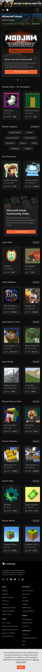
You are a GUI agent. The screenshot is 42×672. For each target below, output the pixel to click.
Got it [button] (21, 667)
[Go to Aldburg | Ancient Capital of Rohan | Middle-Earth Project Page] (11, 380)
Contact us (25, 626)
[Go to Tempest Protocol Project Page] (32, 174)
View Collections (21, 232)
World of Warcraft (8, 597)
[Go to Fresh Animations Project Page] (11, 419)
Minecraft (5, 594)
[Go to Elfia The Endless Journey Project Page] (11, 300)
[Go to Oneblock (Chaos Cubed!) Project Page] (11, 539)
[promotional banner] (21, 3)
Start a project (6, 623)
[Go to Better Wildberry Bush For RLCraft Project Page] (32, 340)
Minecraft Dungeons (8, 611)
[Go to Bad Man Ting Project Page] (32, 300)
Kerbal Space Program (9, 607)
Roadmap (25, 604)
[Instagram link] (3, 579)
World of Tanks (7, 614)
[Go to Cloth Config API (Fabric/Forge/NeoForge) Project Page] (32, 499)
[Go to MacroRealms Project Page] (32, 260)
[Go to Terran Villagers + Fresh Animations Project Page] (11, 340)
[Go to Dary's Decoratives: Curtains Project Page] (32, 105)
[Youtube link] (11, 579)
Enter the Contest (21, 72)
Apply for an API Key (8, 633)
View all (36, 242)
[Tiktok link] (7, 579)
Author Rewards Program (10, 629)
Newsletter (25, 601)
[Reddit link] (22, 579)
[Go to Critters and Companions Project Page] (11, 174)
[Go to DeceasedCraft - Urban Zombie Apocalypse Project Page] (32, 459)
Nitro (23, 645)
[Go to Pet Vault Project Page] (11, 260)
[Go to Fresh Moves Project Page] (32, 419)
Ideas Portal (26, 594)
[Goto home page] (7, 10)
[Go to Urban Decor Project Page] (11, 105)
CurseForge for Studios (29, 638)
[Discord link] (15, 579)
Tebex (24, 641)
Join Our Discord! (27, 590)
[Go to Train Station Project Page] (32, 380)
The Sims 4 (5, 601)
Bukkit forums (26, 607)
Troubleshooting (27, 623)
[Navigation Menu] (3, 10)
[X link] (19, 579)
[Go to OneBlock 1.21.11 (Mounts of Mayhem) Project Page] (32, 539)
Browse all (35, 127)
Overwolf (25, 634)
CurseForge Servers (28, 611)
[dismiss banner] (39, 2)
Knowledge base (27, 619)
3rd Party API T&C (8, 636)
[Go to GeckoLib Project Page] (11, 499)
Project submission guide (10, 626)
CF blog (24, 597)
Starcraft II (5, 604)
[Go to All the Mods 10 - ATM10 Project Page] (11, 459)
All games (5, 590)
